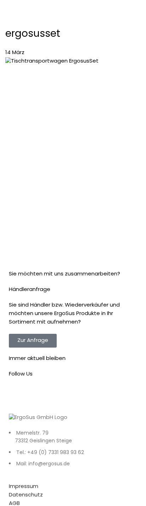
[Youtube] (56, 394)
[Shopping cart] (139, 8)
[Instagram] (37, 394)
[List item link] (73, 453)
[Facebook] (18, 394)
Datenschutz (26, 495)
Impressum (23, 486)
